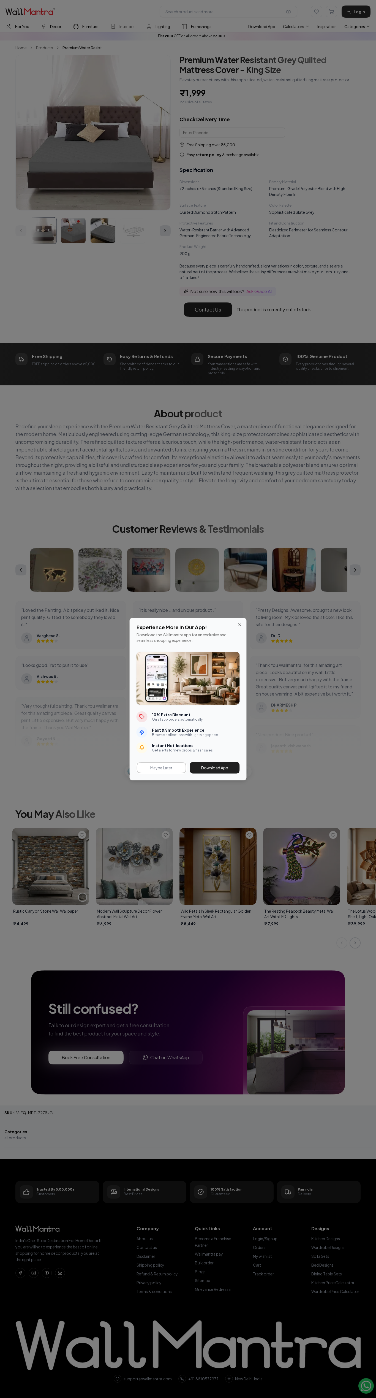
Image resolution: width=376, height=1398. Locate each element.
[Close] (240, 625)
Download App (214, 767)
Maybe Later (161, 767)
